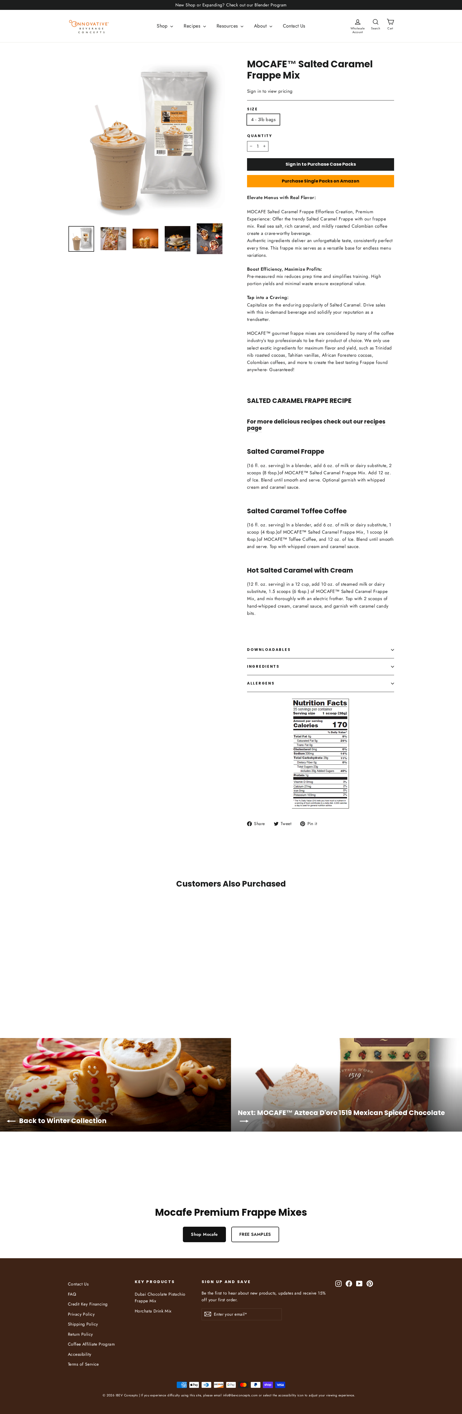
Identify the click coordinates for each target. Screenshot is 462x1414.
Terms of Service (83, 1364)
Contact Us (294, 25)
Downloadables (269, 649)
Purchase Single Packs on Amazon (320, 181)
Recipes (193, 25)
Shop (163, 25)
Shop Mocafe (204, 1234)
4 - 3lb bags (263, 119)
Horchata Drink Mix (153, 1311)
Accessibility (79, 1354)
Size (252, 109)
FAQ (72, 1294)
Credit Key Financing (88, 1304)
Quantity (259, 136)
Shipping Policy (83, 1324)
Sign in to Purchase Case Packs (321, 164)
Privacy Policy (81, 1314)
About (261, 25)
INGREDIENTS (263, 666)
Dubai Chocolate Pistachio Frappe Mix (160, 1297)
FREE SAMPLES (255, 1234)
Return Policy (80, 1334)
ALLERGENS (261, 683)
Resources (228, 25)
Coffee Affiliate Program (91, 1344)
